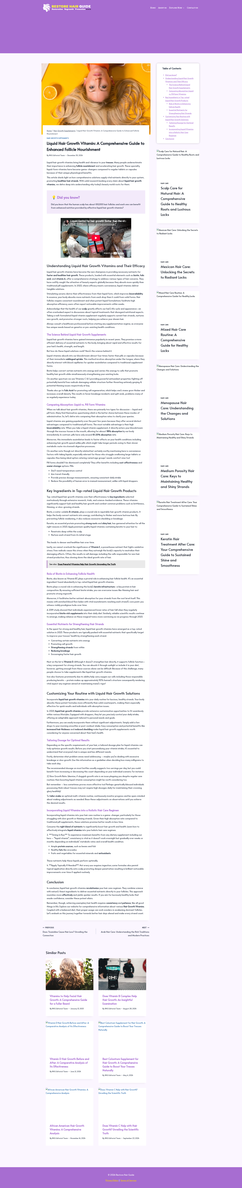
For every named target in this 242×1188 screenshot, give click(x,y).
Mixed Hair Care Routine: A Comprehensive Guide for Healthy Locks (174, 340)
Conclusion (169, 138)
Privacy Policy (112, 1180)
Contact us (192, 7)
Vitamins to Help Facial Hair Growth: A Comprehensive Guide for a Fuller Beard (68, 999)
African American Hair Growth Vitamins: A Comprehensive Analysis (67, 1129)
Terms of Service (128, 1180)
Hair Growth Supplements (58, 138)
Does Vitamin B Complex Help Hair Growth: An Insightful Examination (119, 999)
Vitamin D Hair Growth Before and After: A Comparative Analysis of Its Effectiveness (69, 1062)
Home (153, 7)
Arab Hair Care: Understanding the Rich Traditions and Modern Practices (125, 931)
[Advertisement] (121, 34)
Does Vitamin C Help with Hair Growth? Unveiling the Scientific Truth (120, 1129)
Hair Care (164, 183)
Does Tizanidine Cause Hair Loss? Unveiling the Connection (65, 931)
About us (162, 7)
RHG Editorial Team (57, 155)
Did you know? (171, 75)
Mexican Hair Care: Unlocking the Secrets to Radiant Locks (177, 272)
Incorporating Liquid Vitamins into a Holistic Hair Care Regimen (181, 132)
